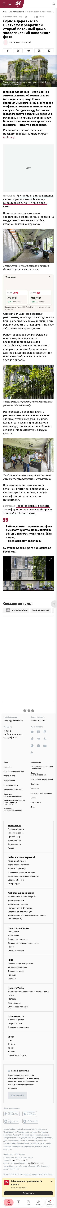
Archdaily (9, 137)
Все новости (14, 825)
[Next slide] (49, 570)
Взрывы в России (16, 880)
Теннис (11, 1048)
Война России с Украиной (21, 857)
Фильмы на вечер (16, 971)
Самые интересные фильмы (20, 963)
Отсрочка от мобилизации (20, 912)
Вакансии (35, 789)
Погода (11, 848)
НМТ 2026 (12, 999)
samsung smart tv (30, 1121)
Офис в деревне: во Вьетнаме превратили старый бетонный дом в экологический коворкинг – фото (40, 12)
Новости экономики (18, 928)
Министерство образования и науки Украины (29, 991)
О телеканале (9, 776)
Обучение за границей (18, 1007)
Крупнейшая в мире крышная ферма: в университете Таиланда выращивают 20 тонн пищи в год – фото (28, 201)
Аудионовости (14, 844)
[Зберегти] (49, 51)
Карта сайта (36, 802)
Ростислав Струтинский (20, 42)
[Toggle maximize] (50, 559)
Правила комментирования (38, 774)
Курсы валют (14, 935)
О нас (5, 762)
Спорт (11, 1036)
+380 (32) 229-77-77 (19, 1160)
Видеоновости (14, 840)
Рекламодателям (10, 785)
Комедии (12, 975)
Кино (10, 960)
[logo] (18, 4)
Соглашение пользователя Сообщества (42, 767)
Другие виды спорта (17, 1055)
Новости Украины (16, 833)
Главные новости (16, 829)
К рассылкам (17, 1095)
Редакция (7, 767)
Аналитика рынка (16, 1020)
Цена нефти (13, 931)
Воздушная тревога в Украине (21, 872)
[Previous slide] (8, 570)
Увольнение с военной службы (22, 896)
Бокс (10, 1040)
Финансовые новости (18, 939)
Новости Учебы (16, 988)
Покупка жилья (15, 1023)
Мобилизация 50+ (16, 900)
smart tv (11, 1121)
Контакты (35, 784)
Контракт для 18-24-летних (20, 908)
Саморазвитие (14, 1003)
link (32, 731)
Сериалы (12, 979)
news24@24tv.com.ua (13, 721)
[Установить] (28, 1187)
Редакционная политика (13, 771)
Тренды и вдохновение (18, 1027)
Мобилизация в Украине (21, 893)
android (11, 1113)
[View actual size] (43, 559)
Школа (11, 995)
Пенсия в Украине (16, 950)
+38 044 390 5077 (38, 721)
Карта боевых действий (18, 865)
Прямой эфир (14, 836)
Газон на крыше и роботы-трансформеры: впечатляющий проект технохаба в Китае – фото (27, 509)
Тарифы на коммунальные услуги (23, 943)
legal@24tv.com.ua (35, 1163)
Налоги (11, 947)
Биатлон (11, 1051)
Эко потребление (16, 12)
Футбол (11, 1044)
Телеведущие (9, 780)
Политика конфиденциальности (12, 795)
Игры (33, 807)
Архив (33, 798)
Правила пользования (12, 790)
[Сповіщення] (53, 4)
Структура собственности (41, 793)
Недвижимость (16, 1016)
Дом (5, 12)
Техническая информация (42, 779)
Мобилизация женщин (18, 904)
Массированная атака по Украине (23, 876)
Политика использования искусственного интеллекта (14, 802)
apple (30, 1113)
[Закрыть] (51, 1181)
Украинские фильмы (17, 967)
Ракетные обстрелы (17, 861)
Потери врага (14, 883)
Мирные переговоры (17, 868)
